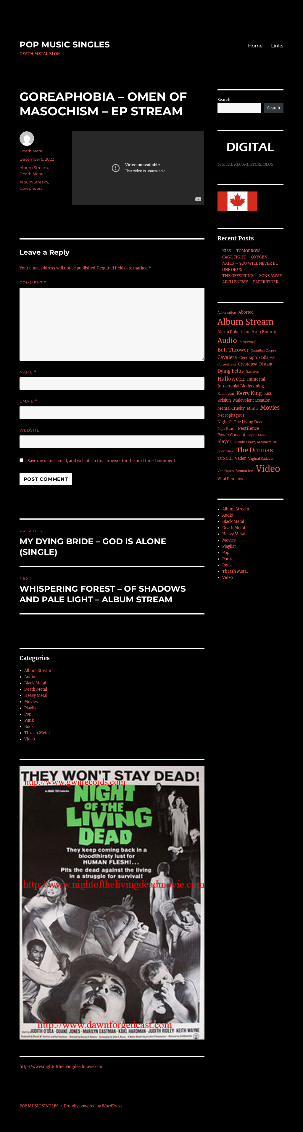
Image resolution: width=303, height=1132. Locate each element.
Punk (29, 720)
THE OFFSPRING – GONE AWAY (252, 275)
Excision (252, 371)
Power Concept (231, 435)
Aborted (246, 312)
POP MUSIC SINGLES (65, 44)
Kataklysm (225, 394)
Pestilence (248, 428)
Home (255, 46)
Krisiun (224, 400)
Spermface (225, 451)
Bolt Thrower (233, 350)
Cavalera (227, 357)
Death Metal (31, 151)
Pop (27, 714)
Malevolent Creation (251, 400)
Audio (29, 676)
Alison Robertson (233, 332)
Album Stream (34, 167)
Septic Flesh (257, 435)
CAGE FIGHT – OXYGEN (244, 257)
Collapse (267, 357)
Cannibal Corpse (263, 350)
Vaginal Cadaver (261, 459)
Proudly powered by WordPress (93, 1106)
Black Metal (35, 683)
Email (28, 401)
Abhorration (226, 312)
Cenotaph (248, 357)
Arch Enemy (264, 331)
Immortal (256, 379)
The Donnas (254, 450)
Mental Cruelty (231, 408)
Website (30, 430)
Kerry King (249, 393)
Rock (29, 726)
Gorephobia (31, 188)
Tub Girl (225, 458)
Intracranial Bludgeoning (240, 386)
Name (28, 372)
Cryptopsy (247, 364)
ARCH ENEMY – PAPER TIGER (250, 282)
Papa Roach (226, 429)
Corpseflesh (226, 364)
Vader (240, 458)
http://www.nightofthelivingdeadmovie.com (62, 1066)
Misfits (252, 409)
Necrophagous (230, 415)
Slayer (224, 441)
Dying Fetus (230, 371)
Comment (33, 282)
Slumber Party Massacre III (255, 442)
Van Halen (225, 471)
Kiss (268, 393)
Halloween (231, 379)
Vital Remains (230, 479)
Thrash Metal (37, 732)
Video (29, 739)
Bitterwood (248, 342)
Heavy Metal (35, 695)
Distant (266, 364)
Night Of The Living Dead (240, 422)
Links (277, 46)
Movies (31, 701)
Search (224, 99)
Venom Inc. (245, 471)
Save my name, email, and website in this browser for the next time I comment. (102, 460)
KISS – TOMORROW (241, 250)
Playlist (31, 708)
